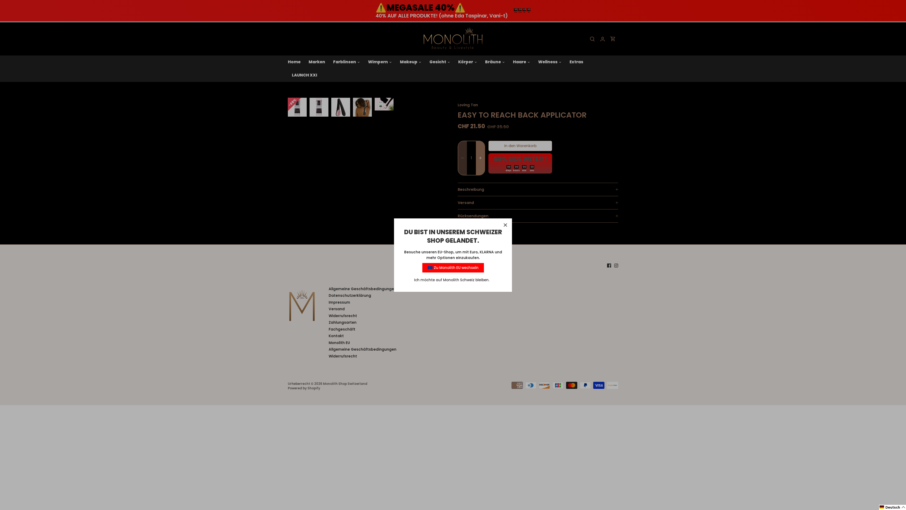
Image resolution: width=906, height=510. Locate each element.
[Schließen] (505, 225)
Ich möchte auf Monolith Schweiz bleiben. (451, 279)
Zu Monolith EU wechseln (455, 267)
